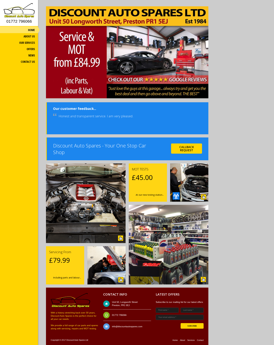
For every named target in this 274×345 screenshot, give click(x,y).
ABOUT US (29, 36)
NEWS (31, 55)
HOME (31, 30)
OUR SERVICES (27, 43)
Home (175, 340)
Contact (200, 340)
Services (191, 340)
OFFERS (31, 49)
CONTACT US (28, 62)
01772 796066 (19, 21)
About (182, 340)
